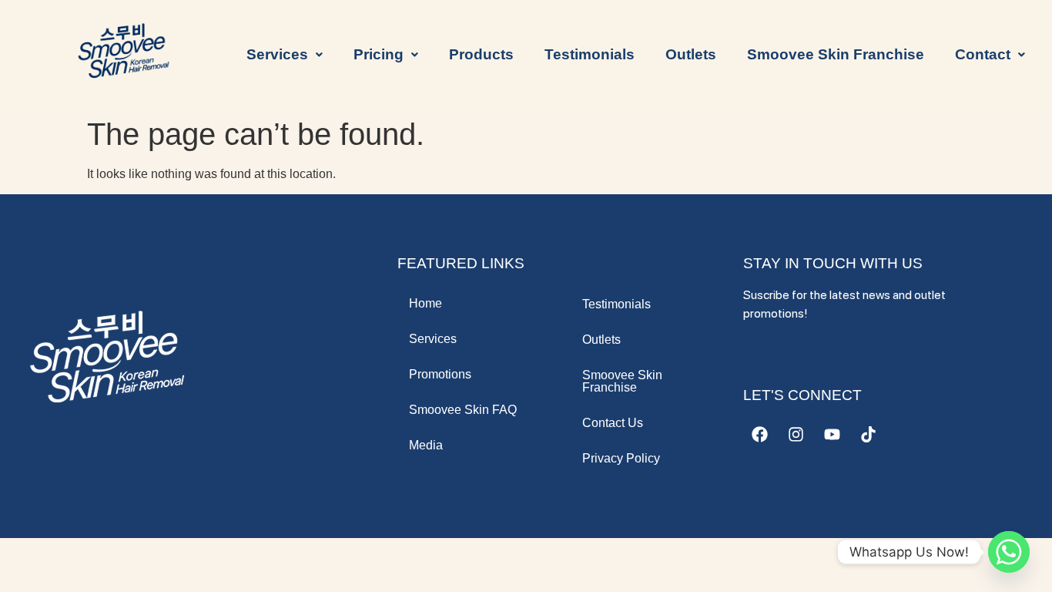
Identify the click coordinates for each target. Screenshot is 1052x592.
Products (481, 54)
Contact (982, 54)
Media (426, 445)
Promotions (440, 374)
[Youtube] (832, 434)
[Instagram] (795, 434)
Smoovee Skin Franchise (835, 54)
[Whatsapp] (1009, 552)
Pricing (378, 54)
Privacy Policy (621, 458)
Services (433, 338)
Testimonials (589, 54)
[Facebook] (759, 434)
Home (425, 303)
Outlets (690, 54)
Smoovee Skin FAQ (463, 409)
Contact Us (612, 422)
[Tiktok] (868, 434)
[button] (284, 54)
